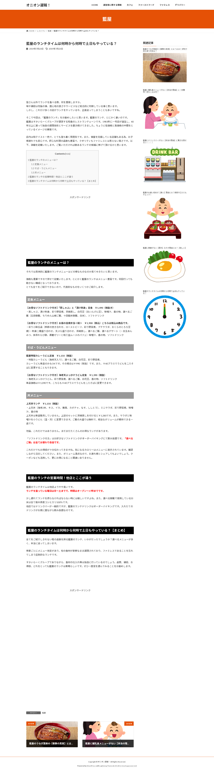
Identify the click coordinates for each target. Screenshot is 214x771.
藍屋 (44, 713)
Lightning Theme (106, 766)
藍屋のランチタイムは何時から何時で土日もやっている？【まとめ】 (62, 181)
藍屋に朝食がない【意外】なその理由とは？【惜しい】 (165, 248)
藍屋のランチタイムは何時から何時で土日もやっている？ (164, 292)
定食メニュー (39, 164)
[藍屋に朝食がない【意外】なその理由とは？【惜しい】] (165, 268)
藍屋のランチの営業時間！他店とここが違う (50, 176)
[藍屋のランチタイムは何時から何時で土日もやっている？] (165, 319)
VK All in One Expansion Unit (126, 766)
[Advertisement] (80, 75)
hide (68, 154)
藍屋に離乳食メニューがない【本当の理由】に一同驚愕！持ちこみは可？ (164, 91)
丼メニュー (38, 172)
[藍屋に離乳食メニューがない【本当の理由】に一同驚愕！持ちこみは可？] (165, 115)
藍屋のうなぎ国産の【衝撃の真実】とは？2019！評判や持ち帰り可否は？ (165, 50)
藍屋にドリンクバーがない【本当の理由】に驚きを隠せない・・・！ (164, 141)
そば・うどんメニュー (43, 168)
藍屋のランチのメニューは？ (43, 160)
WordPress (91, 766)
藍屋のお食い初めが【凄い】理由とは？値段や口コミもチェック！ (165, 194)
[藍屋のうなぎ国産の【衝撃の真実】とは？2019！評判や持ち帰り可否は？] (165, 69)
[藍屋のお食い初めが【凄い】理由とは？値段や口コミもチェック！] (165, 220)
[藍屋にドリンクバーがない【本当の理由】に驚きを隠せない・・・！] (165, 167)
